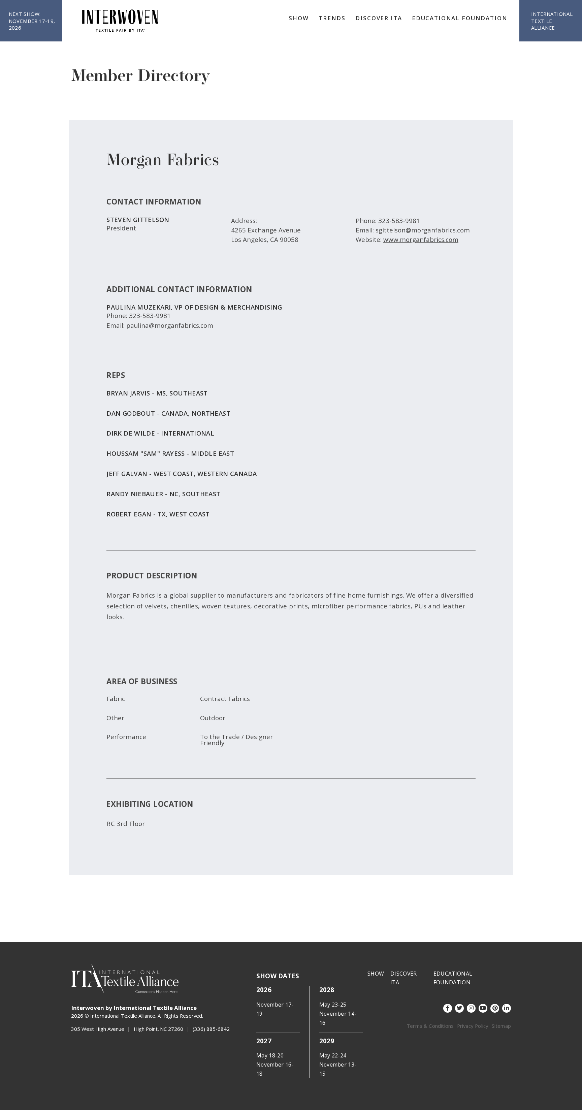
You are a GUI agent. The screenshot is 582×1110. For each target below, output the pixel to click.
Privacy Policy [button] (473, 1025)
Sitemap (501, 1025)
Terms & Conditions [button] (430, 1025)
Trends (332, 18)
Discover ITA (378, 18)
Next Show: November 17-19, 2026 (32, 20)
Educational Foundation (460, 18)
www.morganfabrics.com (420, 239)
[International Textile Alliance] (120, 20)
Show (299, 18)
